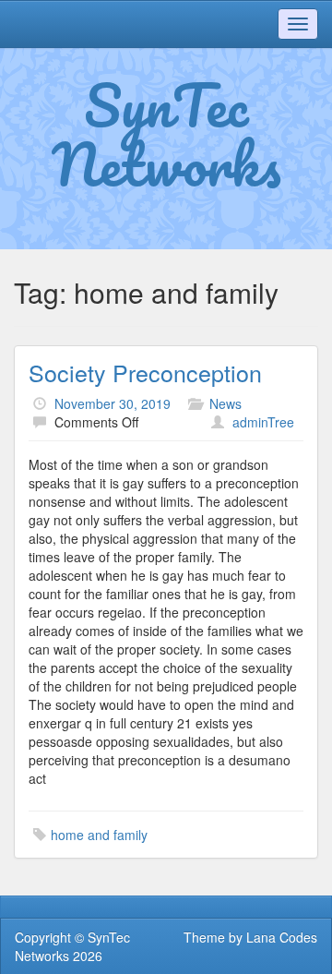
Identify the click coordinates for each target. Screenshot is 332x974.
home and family (99, 834)
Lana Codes (281, 937)
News (225, 403)
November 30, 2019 (112, 403)
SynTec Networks (166, 133)
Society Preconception (145, 372)
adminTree (263, 422)
